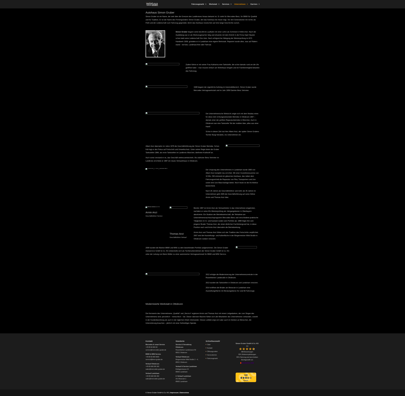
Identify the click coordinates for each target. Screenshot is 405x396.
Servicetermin (212, 355)
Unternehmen (240, 4)
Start (208, 344)
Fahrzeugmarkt (197, 4)
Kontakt (209, 348)
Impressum (174, 392)
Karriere (253, 4)
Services (225, 4)
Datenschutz (184, 392)
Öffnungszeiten (212, 351)
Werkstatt (213, 4)
